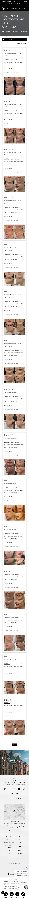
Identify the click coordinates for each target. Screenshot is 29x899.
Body (20, 840)
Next (14, 745)
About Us (8, 837)
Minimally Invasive (9, 842)
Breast (8, 840)
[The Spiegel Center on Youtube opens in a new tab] (19, 789)
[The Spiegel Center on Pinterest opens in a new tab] (17, 794)
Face (13, 31)
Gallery (8, 31)
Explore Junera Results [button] (14, 3)
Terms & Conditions (7, 869)
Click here (7, 60)
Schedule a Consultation (9, 766)
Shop (23, 897)
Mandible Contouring (21, 31)
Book (17, 897)
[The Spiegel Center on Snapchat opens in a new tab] (12, 794)
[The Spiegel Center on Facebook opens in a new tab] (10, 789)
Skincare (20, 850)
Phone (11, 897)
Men (20, 842)
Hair (20, 846)
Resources (20, 853)
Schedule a (11, 759)
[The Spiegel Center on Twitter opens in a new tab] (14, 789)
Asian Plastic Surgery (8, 846)
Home (3, 31)
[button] (2, 892)
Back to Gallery (22, 43)
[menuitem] (5, 789)
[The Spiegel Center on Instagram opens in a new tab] (5, 789)
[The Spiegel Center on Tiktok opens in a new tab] (24, 789)
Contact (6, 897)
